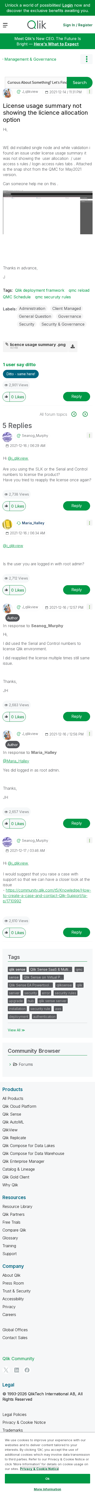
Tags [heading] (14, 957)
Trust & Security (16, 1290)
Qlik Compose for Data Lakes (28, 1145)
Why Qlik (10, 1184)
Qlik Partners (13, 1214)
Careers (9, 1314)
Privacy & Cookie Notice (24, 1422)
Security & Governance (63, 324)
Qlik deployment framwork (39, 290)
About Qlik (11, 1275)
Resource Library (17, 1206)
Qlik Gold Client (15, 1177)
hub (31, 1001)
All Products (12, 1098)
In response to (33, 625)
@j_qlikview (18, 458)
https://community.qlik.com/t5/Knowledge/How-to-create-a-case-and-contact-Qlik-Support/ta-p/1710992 (47, 895)
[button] (89, 91)
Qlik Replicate (14, 1137)
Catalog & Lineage (18, 1169)
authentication (44, 1016)
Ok (47, 1479)
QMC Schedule (17, 296)
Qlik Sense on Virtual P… (43, 977)
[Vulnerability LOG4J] (76, 414)
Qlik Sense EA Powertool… (30, 985)
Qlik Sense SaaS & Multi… (50, 969)
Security (26, 324)
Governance (69, 316)
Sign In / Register (78, 25)
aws (58, 1009)
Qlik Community (18, 1358)
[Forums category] (10, 1064)
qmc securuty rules (53, 296)
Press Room (13, 1283)
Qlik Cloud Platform (19, 1106)
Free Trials (11, 1222)
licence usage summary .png (38, 344)
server (14, 993)
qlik (79, 985)
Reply (76, 396)
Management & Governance (30, 59)
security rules (65, 993)
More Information (47, 1489)
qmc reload (79, 290)
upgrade (16, 1001)
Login (67, 5)
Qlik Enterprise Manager (23, 1161)
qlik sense (17, 969)
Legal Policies (14, 1414)
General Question (35, 316)
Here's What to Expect (56, 44)
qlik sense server (52, 1001)
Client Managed (66, 308)
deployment (18, 1016)
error (46, 993)
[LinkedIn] (16, 1370)
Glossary (10, 1237)
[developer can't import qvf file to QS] (85, 414)
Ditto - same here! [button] (21, 374)
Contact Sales (15, 1337)
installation (17, 1009)
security (30, 993)
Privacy (9, 1306)
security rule (40, 1009)
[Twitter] (6, 1370)
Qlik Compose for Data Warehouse (33, 1153)
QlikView (10, 1129)
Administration (32, 308)
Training (9, 1245)
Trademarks (12, 1430)
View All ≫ (16, 1030)
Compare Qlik (14, 1230)
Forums (26, 1064)
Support (9, 1253)
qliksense (64, 985)
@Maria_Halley (16, 761)
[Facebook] (27, 1370)
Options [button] (86, 59)
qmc (79, 969)
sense (14, 977)
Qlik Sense (11, 1114)
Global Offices (15, 1329)
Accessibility (13, 1298)
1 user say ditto (19, 364)
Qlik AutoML (13, 1122)
